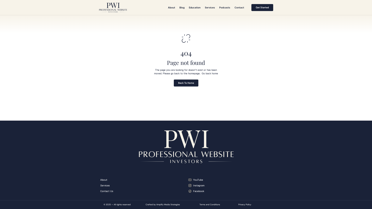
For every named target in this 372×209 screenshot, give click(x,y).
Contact (239, 7)
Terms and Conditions (210, 204)
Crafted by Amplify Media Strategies (163, 204)
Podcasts (224, 7)
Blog (182, 7)
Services (210, 7)
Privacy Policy (244, 204)
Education (195, 7)
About (171, 7)
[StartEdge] (113, 7)
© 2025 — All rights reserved (117, 204)
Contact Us (106, 191)
